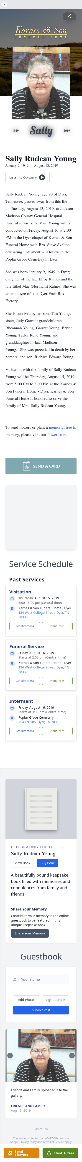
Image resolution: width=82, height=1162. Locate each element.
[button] (41, 1055)
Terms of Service (53, 1142)
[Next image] (72, 1055)
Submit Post (41, 1010)
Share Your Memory (30, 933)
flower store (57, 434)
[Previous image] (10, 1055)
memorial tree (60, 427)
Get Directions (25, 626)
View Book (22, 863)
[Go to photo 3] (44, 1079)
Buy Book (47, 863)
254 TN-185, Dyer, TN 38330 (39, 722)
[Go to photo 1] (38, 1079)
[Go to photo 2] (41, 1079)
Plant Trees (57, 626)
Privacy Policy (28, 1142)
